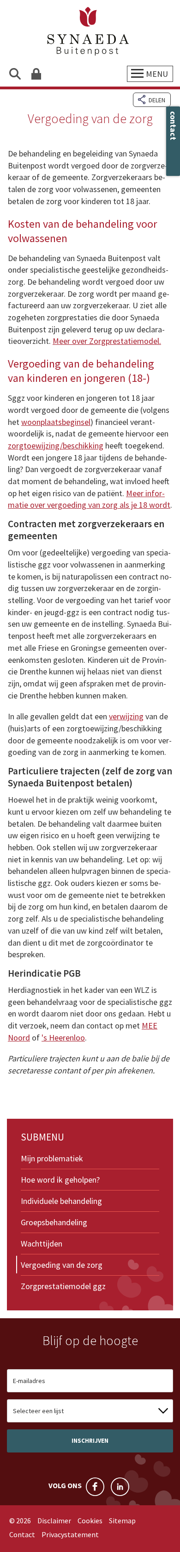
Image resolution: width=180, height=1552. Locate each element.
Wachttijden (41, 1243)
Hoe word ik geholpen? (60, 1179)
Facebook (95, 1486)
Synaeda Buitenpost (90, 32)
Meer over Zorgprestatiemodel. (107, 341)
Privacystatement (70, 1534)
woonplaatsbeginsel (55, 422)
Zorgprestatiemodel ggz (63, 1286)
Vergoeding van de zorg (61, 1264)
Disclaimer (54, 1520)
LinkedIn (120, 1486)
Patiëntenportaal (36, 74)
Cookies (90, 1520)
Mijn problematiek (52, 1158)
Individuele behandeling (61, 1201)
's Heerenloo (63, 1037)
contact (173, 125)
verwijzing (126, 716)
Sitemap (122, 1520)
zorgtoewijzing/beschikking (55, 445)
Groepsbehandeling (54, 1222)
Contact (22, 1534)
